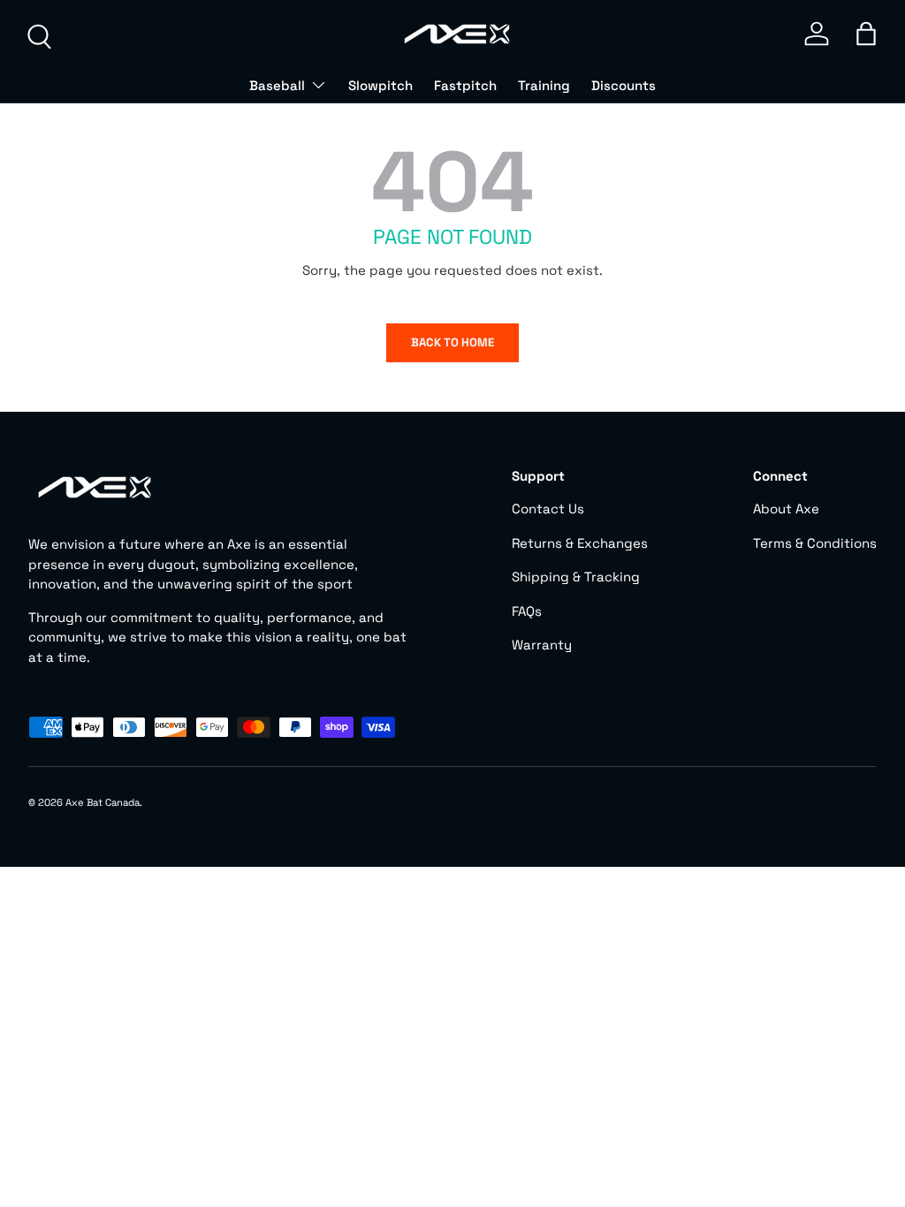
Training (544, 85)
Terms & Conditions (815, 543)
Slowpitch (380, 85)
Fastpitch (465, 85)
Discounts (623, 85)
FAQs (527, 611)
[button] (866, 33)
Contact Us (548, 508)
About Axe (786, 508)
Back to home (452, 342)
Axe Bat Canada (102, 802)
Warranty (542, 644)
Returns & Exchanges (580, 543)
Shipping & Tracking (576, 576)
